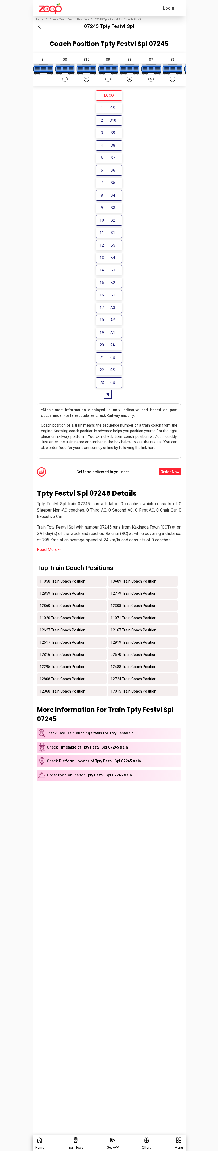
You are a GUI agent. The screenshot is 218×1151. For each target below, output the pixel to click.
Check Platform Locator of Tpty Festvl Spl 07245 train (94, 761)
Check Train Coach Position (69, 19)
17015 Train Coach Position (133, 691)
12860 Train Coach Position (62, 605)
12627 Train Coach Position (62, 630)
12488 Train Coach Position (133, 666)
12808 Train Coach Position (62, 679)
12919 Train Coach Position (133, 642)
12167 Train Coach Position (133, 630)
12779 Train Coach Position (133, 593)
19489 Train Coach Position (133, 581)
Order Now (170, 472)
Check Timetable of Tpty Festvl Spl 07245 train (87, 747)
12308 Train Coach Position (133, 605)
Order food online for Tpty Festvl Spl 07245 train (89, 775)
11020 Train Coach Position (62, 617)
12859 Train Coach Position (62, 593)
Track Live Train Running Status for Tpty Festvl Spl (91, 733)
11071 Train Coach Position (133, 617)
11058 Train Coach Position (62, 581)
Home (39, 19)
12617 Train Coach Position (62, 642)
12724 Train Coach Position (133, 679)
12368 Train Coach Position (62, 691)
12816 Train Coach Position (62, 654)
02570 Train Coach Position (133, 654)
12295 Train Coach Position (62, 666)
